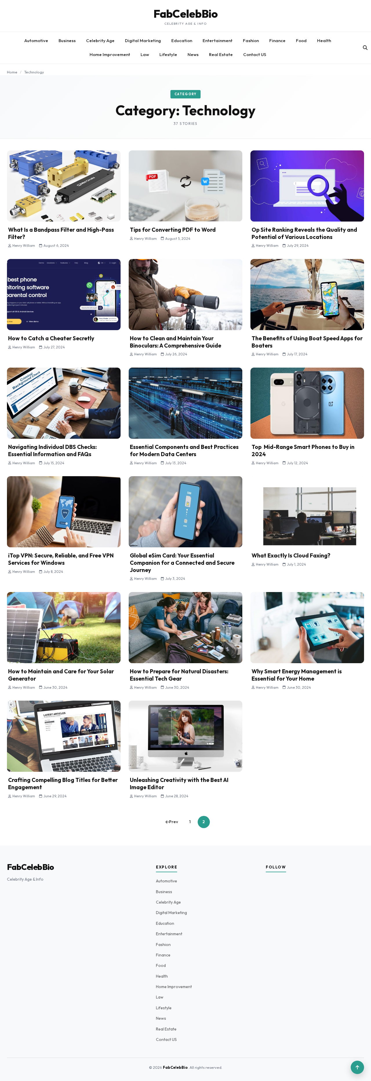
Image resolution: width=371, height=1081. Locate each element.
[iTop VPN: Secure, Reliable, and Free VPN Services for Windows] (64, 511)
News (193, 54)
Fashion (251, 40)
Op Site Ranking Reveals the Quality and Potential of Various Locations (304, 233)
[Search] (365, 47)
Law (145, 54)
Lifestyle (168, 54)
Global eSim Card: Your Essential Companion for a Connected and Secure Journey (182, 562)
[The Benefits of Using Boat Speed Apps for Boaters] (307, 294)
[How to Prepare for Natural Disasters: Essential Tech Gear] (185, 627)
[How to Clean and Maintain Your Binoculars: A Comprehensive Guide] (185, 294)
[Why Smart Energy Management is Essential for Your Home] (307, 627)
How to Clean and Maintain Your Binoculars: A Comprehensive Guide (175, 342)
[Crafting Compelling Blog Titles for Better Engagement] (64, 736)
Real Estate (221, 54)
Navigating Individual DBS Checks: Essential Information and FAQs (52, 450)
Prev (173, 821)
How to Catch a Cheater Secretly (51, 338)
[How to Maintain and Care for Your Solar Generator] (64, 627)
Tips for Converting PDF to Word (173, 229)
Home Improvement (110, 54)
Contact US (254, 54)
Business (67, 40)
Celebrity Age (100, 40)
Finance (277, 40)
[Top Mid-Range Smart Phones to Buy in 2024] (307, 403)
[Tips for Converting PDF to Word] (185, 186)
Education (181, 40)
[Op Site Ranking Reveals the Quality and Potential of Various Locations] (307, 186)
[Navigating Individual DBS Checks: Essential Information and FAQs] (64, 403)
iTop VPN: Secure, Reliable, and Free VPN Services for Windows (61, 559)
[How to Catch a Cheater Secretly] (64, 294)
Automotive (36, 40)
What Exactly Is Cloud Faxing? (291, 555)
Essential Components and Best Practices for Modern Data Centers (184, 450)
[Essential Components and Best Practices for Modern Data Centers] (185, 403)
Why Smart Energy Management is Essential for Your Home (297, 675)
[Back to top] (357, 1067)
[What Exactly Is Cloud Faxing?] (307, 511)
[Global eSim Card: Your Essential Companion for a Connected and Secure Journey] (185, 511)
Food (301, 40)
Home (12, 72)
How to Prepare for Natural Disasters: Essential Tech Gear (179, 675)
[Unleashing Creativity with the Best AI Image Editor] (185, 736)
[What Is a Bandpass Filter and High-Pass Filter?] (64, 186)
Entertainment (217, 40)
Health (324, 40)
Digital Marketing (143, 40)
